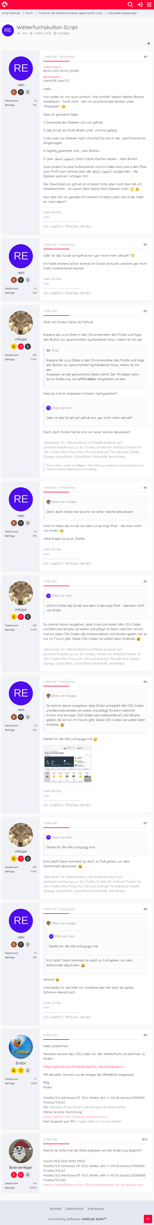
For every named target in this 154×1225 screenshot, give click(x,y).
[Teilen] (148, 43)
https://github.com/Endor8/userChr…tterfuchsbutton (82, 1067)
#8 (145, 909)
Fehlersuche (74, 1185)
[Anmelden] (139, 4)
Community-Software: (77, 1219)
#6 (145, 682)
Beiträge (9, 104)
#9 (145, 1035)
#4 (145, 488)
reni (24, 33)
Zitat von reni (62, 408)
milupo (80, 465)
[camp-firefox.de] (4, 4)
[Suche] (130, 4)
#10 (144, 1139)
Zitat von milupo (64, 502)
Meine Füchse (53, 1185)
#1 (145, 57)
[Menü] (149, 4)
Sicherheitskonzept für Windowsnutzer (114, 1185)
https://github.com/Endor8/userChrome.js (75, 1117)
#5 (145, 581)
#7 (145, 823)
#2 (145, 244)
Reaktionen (11, 100)
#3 (145, 311)
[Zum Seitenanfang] (148, 1219)
